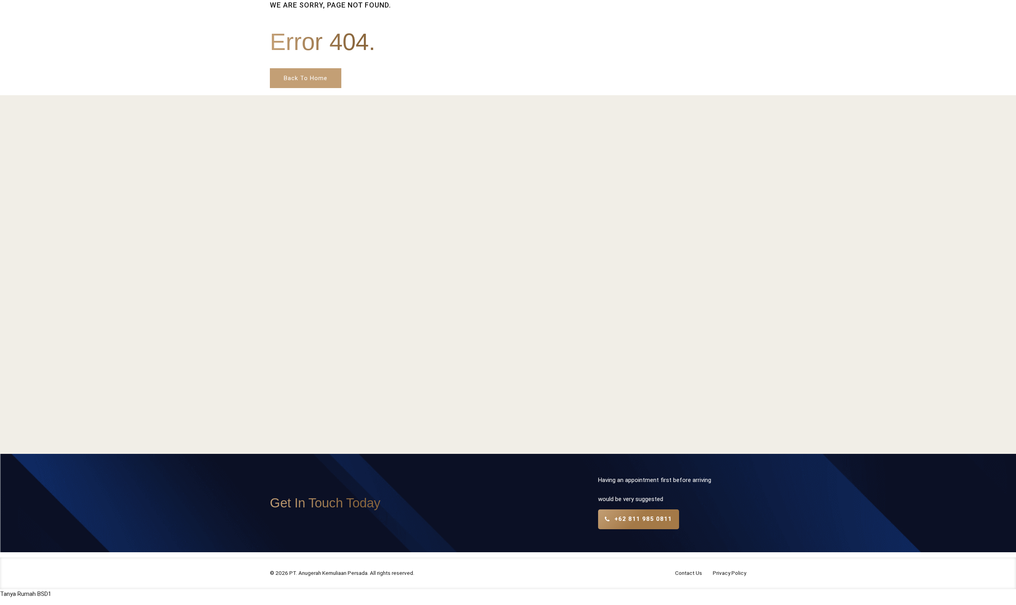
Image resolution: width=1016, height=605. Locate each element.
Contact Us (688, 573)
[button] (25, 593)
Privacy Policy (729, 573)
